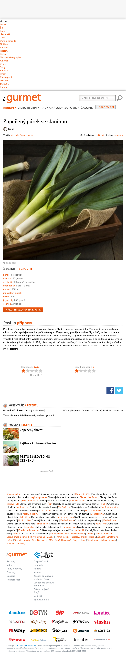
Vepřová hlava (67, 520)
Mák (51, 540)
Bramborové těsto (65, 517)
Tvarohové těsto (69, 527)
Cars (2, 37)
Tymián (98, 533)
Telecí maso (93, 540)
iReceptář (5, 34)
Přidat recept (105, 107)
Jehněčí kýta (97, 514)
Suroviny (71, 108)
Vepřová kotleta (77, 500)
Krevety (26, 540)
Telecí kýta (25, 517)
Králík (104, 504)
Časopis (87, 108)
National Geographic (10, 57)
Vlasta (3, 64)
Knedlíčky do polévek (28, 530)
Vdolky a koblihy (30, 514)
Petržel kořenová (63, 540)
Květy (3, 74)
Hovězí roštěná (92, 510)
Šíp (1, 27)
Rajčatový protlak (79, 537)
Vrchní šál (79, 530)
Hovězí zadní (44, 510)
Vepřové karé (109, 520)
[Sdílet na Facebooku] (110, 390)
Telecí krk (17, 533)
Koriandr (108, 533)
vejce (6, 296)
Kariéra (37, 568)
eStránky (4, 83)
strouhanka (9, 285)
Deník (3, 24)
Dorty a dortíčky (82, 494)
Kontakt (38, 572)
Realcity (4, 50)
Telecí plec (29, 527)
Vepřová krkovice (110, 507)
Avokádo (11, 543)
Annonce (4, 47)
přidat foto (10, 263)
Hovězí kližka (24, 520)
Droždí (26, 537)
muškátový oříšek (12, 293)
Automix (4, 60)
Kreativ (3, 87)
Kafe (2, 31)
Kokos (104, 540)
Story (2, 67)
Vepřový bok (64, 507)
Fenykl (76, 540)
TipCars (4, 44)
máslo (6, 289)
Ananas (112, 540)
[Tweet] (119, 390)
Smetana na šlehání (59, 533)
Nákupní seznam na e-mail (23, 309)
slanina (7, 278)
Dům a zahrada (8, 41)
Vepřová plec (23, 507)
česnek (7, 303)
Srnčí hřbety (42, 523)
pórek (6, 274)
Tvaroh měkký (62, 537)
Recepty (9, 108)
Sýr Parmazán (38, 537)
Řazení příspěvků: (13, 410)
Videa (9, 565)
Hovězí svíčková (30, 500)
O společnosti (41, 561)
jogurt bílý (8, 300)
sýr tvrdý (7, 282)
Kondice (4, 70)
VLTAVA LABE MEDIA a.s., (27, 646)
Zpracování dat (41, 599)
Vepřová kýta (13, 504)
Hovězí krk (100, 523)
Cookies (38, 596)
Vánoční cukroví (14, 494)
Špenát (17, 540)
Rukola (92, 537)
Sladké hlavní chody (89, 497)
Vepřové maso (78, 533)
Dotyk (3, 54)
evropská (119, 135)
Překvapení (6, 77)
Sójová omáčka (14, 537)
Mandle (50, 537)
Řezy (50, 504)
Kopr (83, 540)
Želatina (101, 537)
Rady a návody (52, 108)
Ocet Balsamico (39, 540)
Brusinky (21, 543)
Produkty (38, 565)
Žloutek (90, 533)
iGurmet (4, 80)
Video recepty (28, 108)
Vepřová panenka (39, 497)
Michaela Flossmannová (22, 135)
